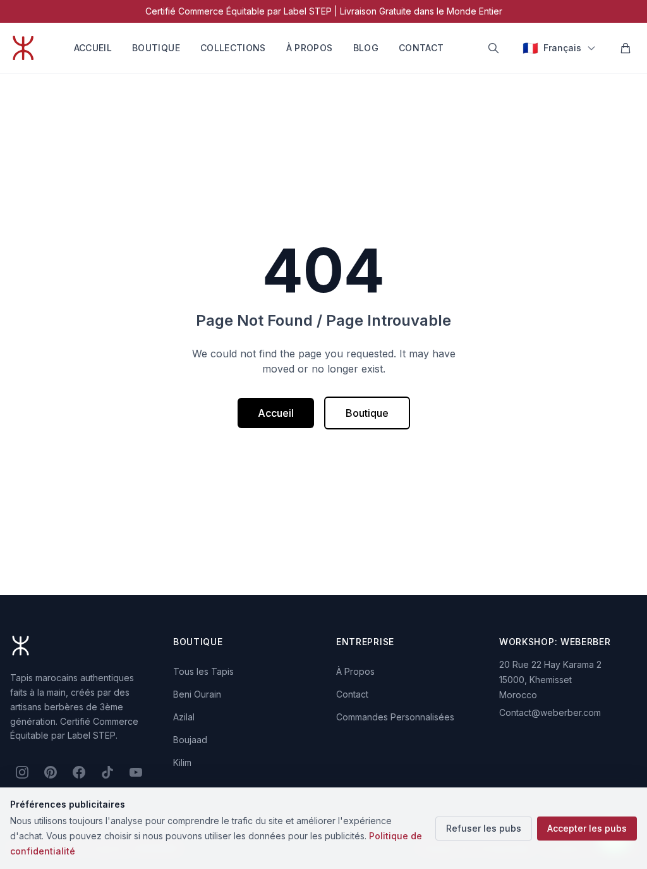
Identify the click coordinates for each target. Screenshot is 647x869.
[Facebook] (78, 772)
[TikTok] (107, 772)
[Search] (493, 48)
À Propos (309, 47)
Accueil (93, 47)
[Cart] (625, 48)
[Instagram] (21, 772)
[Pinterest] (50, 772)
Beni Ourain (197, 694)
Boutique (156, 47)
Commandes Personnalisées (395, 717)
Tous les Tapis (203, 671)
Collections (233, 47)
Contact (421, 47)
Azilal (184, 717)
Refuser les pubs (483, 828)
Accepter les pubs (587, 828)
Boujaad (190, 739)
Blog (365, 47)
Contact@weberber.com (550, 712)
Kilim (182, 762)
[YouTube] (136, 772)
